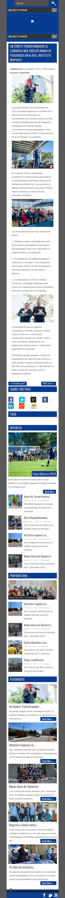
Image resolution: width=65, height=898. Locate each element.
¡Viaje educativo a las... (36, 642)
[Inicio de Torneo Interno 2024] (15, 501)
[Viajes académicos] (15, 665)
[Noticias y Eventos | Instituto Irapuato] (32, 21)
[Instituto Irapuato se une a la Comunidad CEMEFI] (15, 540)
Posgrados (24, 73)
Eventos (14, 73)
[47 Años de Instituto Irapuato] (32, 854)
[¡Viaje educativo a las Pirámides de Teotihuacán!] (15, 647)
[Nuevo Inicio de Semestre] (15, 561)
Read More (49, 491)
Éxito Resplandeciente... (36, 518)
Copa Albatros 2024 (44, 474)
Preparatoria (18, 575)
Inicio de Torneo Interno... (37, 496)
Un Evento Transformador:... (25, 706)
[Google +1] (33, 399)
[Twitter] (22, 399)
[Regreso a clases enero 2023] (32, 812)
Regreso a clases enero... (23, 825)
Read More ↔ (48, 719)
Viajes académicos (34, 660)
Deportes (16, 428)
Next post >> (48, 383)
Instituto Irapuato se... (35, 535)
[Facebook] (10, 399)
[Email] (33, 406)
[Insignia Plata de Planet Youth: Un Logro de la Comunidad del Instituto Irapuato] (32, 590)
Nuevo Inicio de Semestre (37, 556)
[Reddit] (22, 406)
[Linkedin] (10, 406)
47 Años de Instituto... (22, 867)
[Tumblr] (45, 399)
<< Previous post (17, 383)
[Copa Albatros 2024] (32, 454)
